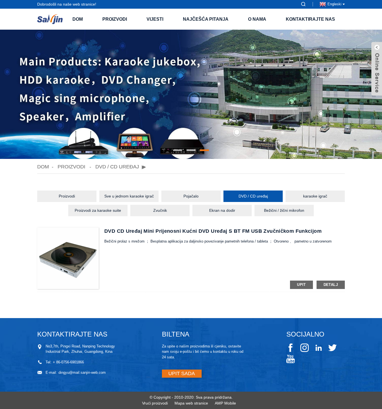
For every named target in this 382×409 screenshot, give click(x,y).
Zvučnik (160, 210)
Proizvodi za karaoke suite (98, 210)
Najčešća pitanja (205, 19)
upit (301, 285)
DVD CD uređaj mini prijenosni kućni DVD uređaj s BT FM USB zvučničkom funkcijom (213, 231)
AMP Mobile (225, 403)
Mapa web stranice (191, 403)
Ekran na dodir (222, 210)
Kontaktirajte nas (310, 19)
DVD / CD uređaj (117, 167)
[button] (177, 150)
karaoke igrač (315, 196)
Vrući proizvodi (155, 403)
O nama (257, 19)
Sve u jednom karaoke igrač (129, 196)
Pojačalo (191, 196)
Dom (77, 19)
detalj (331, 285)
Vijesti (155, 19)
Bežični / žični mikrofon (284, 210)
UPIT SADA (181, 373)
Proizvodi (114, 19)
